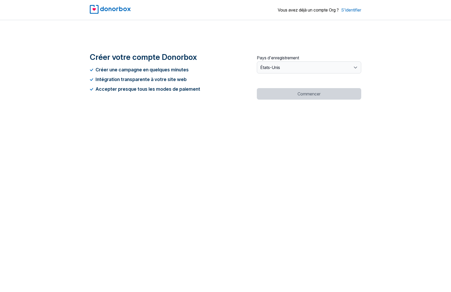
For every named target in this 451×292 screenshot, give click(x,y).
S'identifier (351, 10)
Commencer (309, 93)
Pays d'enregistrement (278, 57)
